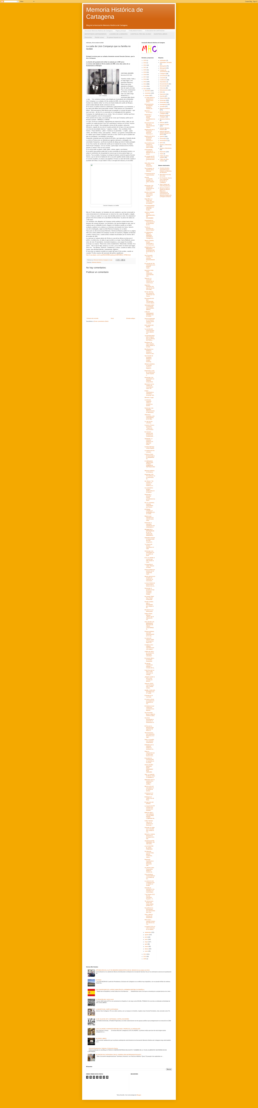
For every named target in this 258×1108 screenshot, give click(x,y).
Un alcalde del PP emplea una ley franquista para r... (150, 158)
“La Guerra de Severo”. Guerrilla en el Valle (149, 546)
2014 (145, 84)
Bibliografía (163, 68)
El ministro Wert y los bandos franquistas (149, 660)
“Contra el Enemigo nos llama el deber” (149, 228)
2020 (145, 70)
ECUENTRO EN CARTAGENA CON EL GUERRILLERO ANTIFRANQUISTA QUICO (118, 1054)
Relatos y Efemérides (166, 148)
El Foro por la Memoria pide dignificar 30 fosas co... (149, 728)
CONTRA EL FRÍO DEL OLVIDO (141, 34)
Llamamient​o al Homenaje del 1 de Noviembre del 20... (150, 223)
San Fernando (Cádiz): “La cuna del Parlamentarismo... (150, 258)
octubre (147, 95)
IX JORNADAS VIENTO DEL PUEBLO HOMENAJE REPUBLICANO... (150, 464)
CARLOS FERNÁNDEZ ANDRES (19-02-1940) (149, 314)
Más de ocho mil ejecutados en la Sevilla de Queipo (149, 788)
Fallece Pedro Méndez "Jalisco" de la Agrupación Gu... (149, 616)
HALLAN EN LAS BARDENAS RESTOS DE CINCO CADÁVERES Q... (149, 625)
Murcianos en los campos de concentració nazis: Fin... (149, 386)
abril (146, 944)
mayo (146, 942)
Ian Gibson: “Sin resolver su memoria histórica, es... (149, 483)
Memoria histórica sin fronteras (149, 471)
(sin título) (98, 980)
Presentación (163, 140)
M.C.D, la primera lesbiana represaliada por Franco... (149, 505)
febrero (147, 949)
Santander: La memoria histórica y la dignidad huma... (149, 441)
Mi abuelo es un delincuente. (149, 610)
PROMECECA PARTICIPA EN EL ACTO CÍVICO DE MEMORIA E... (149, 532)
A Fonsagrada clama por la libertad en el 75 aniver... (150, 152)
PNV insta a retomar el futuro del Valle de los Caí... (150, 922)
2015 (145, 81)
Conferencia (163, 80)
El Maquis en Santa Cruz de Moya (149, 798)
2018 (145, 74)
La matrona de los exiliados (149, 451)
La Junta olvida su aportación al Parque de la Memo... (150, 100)
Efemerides (88, 37)
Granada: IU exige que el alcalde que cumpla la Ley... (150, 830)
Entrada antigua (130, 318)
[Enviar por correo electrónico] (117, 260)
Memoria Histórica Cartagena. (165, 116)
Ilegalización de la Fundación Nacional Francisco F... (150, 132)
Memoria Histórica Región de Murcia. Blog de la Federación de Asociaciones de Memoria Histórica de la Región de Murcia (166, 192)
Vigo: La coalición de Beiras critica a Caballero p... (150, 776)
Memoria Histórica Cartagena (165, 112)
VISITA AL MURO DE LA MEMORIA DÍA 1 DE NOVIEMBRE (150, 215)
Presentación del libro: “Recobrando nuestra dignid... (150, 301)
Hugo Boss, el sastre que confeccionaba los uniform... (149, 201)
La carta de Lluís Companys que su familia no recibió (149, 883)
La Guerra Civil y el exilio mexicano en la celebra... (150, 928)
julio (146, 937)
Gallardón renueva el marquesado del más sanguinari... (150, 540)
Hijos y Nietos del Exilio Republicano (165, 185)
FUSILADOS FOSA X (135, 30)
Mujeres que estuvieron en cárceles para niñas (149, 518)
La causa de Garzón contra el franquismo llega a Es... (149, 640)
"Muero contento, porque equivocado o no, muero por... (150, 243)
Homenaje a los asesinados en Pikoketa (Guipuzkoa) (149, 380)
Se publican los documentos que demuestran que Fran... (150, 910)
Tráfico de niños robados (164, 160)
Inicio (112, 318)
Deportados (163, 82)
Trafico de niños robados (164, 156)
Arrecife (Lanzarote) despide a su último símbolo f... (149, 180)
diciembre (148, 90)
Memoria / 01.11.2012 (148, 111)
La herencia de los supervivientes (150, 174)
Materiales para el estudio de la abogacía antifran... (149, 782)
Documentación (164, 84)
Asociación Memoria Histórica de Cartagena (99, 30)
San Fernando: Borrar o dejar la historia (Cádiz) (150, 714)
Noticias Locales (164, 124)
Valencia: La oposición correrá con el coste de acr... (149, 280)
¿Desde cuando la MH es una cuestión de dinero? (150, 679)
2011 (145, 954)
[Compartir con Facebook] (122, 260)
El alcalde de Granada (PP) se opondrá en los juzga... (149, 760)
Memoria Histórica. (165, 119)
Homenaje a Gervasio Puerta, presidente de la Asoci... (150, 117)
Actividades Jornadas (166, 62)
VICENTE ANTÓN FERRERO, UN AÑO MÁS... (149, 842)
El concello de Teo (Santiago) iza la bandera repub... (150, 266)
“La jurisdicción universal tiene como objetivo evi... (149, 331)
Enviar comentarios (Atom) (101, 321)
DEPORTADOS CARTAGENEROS (95, 34)
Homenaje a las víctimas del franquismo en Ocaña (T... (149, 188)
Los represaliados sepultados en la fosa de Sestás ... (149, 208)
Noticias (162, 122)
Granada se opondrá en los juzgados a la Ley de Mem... (149, 890)
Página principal (121, 30)
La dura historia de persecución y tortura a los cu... (150, 584)
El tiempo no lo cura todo (149, 696)
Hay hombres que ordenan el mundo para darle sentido (149, 145)
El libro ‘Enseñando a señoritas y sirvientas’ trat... (150, 393)
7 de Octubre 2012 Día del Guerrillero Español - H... (150, 896)
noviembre (148, 93)
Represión (163, 151)
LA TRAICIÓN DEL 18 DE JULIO (105, 999)
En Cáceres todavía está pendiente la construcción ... (149, 434)
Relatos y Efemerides (166, 144)
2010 (145, 956)
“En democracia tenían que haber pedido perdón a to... (149, 903)
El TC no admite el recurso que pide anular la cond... (150, 560)
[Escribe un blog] (119, 260)
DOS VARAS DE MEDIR (149, 326)
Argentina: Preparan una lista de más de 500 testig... (149, 287)
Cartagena (163, 73)
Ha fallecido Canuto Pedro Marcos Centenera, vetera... (149, 854)
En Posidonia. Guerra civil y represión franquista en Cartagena (166, 180)
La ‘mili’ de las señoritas (148, 422)
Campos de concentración (164, 70)
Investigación (163, 104)
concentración (164, 75)
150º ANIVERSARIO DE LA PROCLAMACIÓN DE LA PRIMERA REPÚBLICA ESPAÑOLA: (120, 989)
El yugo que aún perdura (149, 802)
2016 (145, 79)
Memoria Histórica (96, 262)
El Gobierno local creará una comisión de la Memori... (149, 708)
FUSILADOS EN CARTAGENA (154, 30)
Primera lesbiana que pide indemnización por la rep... (149, 634)
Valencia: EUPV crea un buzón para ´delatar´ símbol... (149, 686)
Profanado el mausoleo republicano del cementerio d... (150, 525)
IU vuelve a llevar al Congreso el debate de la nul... (149, 701)
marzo (147, 946)
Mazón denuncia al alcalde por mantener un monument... (150, 578)
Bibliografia (163, 66)
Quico (161, 142)
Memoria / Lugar (149, 397)
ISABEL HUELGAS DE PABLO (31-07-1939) (150, 692)
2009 (145, 959)
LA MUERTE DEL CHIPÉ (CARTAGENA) (107, 1009)
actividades (163, 60)
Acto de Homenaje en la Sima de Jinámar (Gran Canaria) (150, 321)
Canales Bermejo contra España (149, 447)
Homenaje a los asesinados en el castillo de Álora (149, 553)
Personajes (163, 138)
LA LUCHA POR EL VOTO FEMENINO (149, 847)
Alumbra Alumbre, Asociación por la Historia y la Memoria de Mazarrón (165, 170)
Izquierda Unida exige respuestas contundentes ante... (149, 273)
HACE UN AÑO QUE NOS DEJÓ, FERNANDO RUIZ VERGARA (149, 768)
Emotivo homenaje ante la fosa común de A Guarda (150, 194)
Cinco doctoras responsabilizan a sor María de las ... (150, 876)
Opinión (162, 136)
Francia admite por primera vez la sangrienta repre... (150, 572)
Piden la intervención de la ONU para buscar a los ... (150, 753)
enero (146, 951)
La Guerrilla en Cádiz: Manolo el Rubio (149, 566)
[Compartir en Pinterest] (124, 260)
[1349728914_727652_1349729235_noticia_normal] (111, 204)
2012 (145, 88)
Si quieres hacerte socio (114, 37)
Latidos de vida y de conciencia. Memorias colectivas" (149, 654)
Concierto (162, 77)
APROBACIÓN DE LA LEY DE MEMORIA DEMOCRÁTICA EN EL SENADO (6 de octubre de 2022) (123, 970)
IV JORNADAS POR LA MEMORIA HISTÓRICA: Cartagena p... (149, 235)
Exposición (163, 94)
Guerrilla (162, 96)
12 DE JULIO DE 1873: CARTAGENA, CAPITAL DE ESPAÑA (112, 1019)
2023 (145, 63)
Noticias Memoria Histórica (164, 128)
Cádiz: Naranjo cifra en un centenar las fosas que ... (149, 823)
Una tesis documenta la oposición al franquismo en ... (149, 720)
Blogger (139, 1095)
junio (146, 939)
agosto (147, 934)
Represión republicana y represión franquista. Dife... (149, 862)
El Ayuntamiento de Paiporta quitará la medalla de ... (149, 106)
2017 (145, 77)
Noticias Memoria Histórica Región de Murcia (165, 133)
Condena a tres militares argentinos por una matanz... (149, 647)
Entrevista (162, 88)
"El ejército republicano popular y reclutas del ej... (150, 666)
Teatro (161, 153)
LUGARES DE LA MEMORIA (118, 34)
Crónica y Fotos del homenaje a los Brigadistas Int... (150, 456)
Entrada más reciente (92, 318)
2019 (145, 72)
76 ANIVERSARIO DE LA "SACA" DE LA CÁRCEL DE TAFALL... (150, 338)
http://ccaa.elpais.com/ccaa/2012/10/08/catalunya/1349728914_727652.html (108, 255)
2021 (145, 67)
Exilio (161, 92)
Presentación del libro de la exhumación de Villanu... (150, 125)
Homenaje (163, 100)
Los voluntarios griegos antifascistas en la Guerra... (150, 490)
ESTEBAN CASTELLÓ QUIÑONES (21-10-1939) (150, 511)
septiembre (148, 932)
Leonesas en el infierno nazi (149, 793)
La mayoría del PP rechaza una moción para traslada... (150, 808)
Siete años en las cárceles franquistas (149, 164)
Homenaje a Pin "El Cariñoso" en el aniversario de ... (150, 477)
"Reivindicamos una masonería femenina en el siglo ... (149, 735)
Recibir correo (99, 37)
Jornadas (162, 106)
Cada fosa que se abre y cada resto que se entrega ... (149, 672)
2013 (145, 86)
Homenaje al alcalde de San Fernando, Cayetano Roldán (149, 591)
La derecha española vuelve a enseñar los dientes (149, 402)
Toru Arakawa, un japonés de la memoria (149, 170)
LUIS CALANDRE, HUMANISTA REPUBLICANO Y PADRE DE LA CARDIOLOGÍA (118, 1029)
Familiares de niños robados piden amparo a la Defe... (150, 344)
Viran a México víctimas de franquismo (149, 916)
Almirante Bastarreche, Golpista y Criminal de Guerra (103, 1048)
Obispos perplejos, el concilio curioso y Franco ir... (150, 366)
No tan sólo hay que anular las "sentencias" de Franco (150, 294)
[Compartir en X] (120, 260)
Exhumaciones (164, 90)
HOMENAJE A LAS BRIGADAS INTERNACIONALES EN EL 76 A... (150, 250)
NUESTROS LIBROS (160, 34)
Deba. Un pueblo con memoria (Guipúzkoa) (149, 741)
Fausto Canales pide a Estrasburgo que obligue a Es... (149, 604)
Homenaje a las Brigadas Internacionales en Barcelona (150, 410)
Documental (163, 86)
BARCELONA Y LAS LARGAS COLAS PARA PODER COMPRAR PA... (150, 815)
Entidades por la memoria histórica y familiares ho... (149, 747)
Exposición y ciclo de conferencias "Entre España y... (150, 373)
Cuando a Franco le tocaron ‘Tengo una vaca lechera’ (149, 427)
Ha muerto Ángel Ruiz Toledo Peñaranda (149, 598)
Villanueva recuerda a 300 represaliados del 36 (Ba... (149, 417)
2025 (145, 60)
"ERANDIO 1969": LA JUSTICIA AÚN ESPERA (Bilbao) (149, 307)
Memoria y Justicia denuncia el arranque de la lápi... (150, 836)
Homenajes (163, 102)
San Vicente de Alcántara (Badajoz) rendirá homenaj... (149, 358)
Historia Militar (164, 98)
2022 (145, 65)
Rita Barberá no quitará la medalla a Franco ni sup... (149, 351)
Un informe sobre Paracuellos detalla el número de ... (149, 870)
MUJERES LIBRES (101, 1038)
